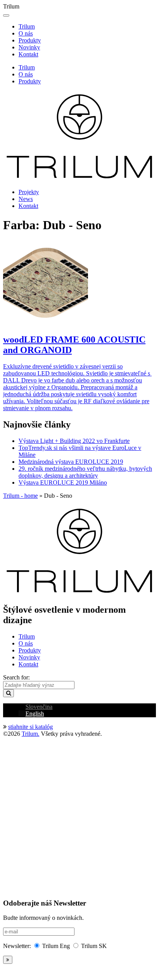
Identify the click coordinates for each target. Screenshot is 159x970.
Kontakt (28, 54)
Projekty (29, 192)
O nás (26, 33)
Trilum (27, 26)
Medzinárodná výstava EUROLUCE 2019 (71, 461)
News (26, 199)
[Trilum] (79, 179)
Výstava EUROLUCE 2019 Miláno (63, 482)
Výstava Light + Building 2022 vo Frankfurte (74, 441)
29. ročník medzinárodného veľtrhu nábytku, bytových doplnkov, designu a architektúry (85, 472)
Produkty (30, 40)
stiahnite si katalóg (30, 726)
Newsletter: (17, 946)
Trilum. (30, 733)
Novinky (29, 47)
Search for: (16, 677)
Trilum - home (20, 495)
